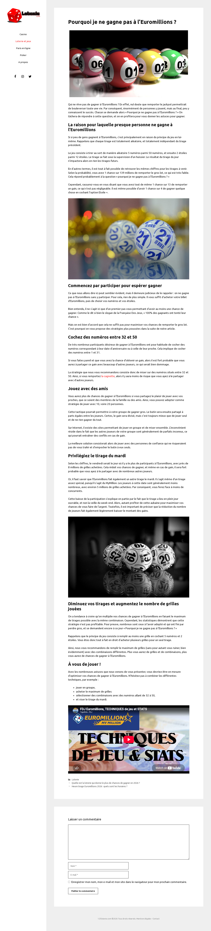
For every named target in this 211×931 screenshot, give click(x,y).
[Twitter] (30, 76)
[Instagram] (22, 76)
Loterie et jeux (23, 41)
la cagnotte (108, 376)
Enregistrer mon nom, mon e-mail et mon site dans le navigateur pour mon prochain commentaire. (129, 881)
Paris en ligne (23, 48)
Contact (156, 919)
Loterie (75, 779)
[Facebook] (15, 76)
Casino (23, 34)
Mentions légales (143, 919)
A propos (23, 62)
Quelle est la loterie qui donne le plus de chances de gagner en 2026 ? (106, 783)
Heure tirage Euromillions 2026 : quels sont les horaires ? (99, 786)
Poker (23, 55)
